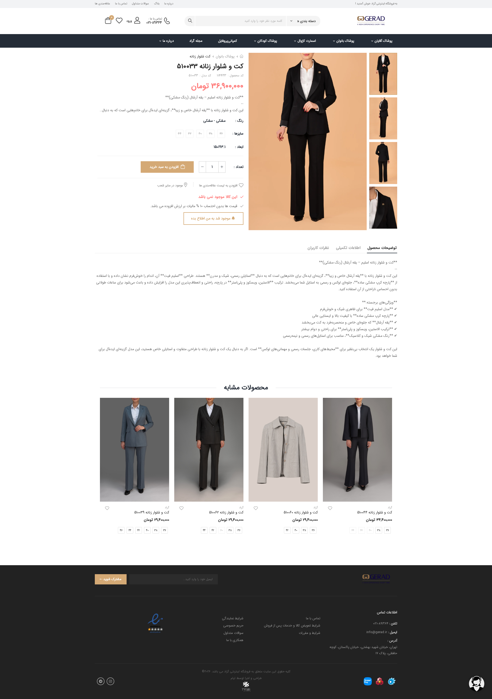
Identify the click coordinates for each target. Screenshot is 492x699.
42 (287, 530)
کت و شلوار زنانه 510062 (226, 512)
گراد (315, 507)
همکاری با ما (234, 640)
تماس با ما (121, 3)
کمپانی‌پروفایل (227, 41)
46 (121, 530)
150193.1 (219, 147)
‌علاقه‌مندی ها (102, 3)
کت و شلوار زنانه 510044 (374, 512)
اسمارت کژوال (307, 41)
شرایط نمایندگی (232, 618)
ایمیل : (392, 632)
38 (378, 530)
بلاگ (156, 3)
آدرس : (392, 640)
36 (313, 530)
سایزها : (237, 133)
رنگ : (239, 121)
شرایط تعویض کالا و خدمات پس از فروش (292, 625)
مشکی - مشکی (214, 121)
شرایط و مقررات (309, 633)
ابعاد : (238, 147)
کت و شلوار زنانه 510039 (151, 512)
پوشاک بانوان (345, 41)
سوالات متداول (140, 3)
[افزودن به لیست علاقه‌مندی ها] (330, 508)
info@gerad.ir (376, 632)
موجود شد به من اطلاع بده (210, 218)
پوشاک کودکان (267, 41)
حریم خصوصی (233, 625)
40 (296, 530)
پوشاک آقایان (383, 41)
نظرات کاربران (318, 248)
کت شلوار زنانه (200, 56)
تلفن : (393, 623)
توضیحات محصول (382, 248)
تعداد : (238, 167)
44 (204, 530)
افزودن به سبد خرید (164, 167)
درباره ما (168, 3)
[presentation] (388, 470)
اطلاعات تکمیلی (348, 248)
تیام (233, 678)
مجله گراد (195, 41)
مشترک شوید (112, 579)
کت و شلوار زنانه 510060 (301, 512)
